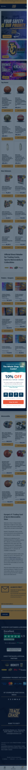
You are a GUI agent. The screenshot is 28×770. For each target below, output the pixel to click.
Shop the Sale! (13, 402)
